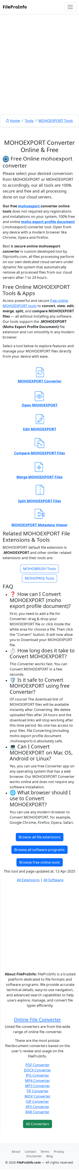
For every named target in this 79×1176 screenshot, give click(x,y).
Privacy (59, 1151)
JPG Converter (37, 1075)
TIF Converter (37, 1091)
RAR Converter (37, 1112)
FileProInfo (15, 7)
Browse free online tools (39, 862)
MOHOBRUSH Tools (39, 568)
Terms (44, 1151)
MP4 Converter (37, 1080)
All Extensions (28, 880)
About (16, 1151)
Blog (49, 1156)
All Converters (37, 1124)
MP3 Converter (37, 1085)
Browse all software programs (39, 849)
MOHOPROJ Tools (39, 578)
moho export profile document (48, 221)
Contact (30, 1151)
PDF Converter (37, 1065)
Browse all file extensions (40, 837)
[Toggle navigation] (70, 7)
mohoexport (29, 206)
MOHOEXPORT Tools (55, 120)
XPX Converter (37, 1106)
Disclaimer (34, 1156)
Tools (29, 120)
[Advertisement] (39, 74)
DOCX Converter (37, 1070)
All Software (53, 880)
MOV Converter (37, 1096)
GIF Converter (37, 1101)
